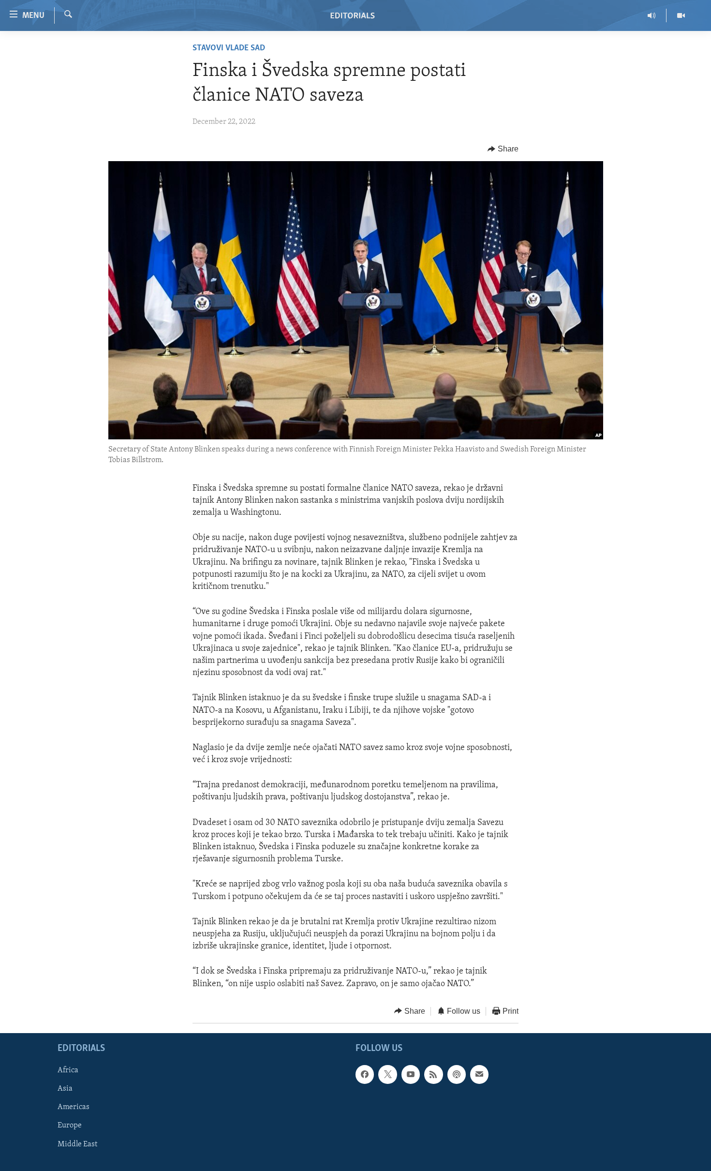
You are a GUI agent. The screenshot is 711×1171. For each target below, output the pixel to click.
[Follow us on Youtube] (410, 1075)
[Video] (681, 15)
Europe (70, 1126)
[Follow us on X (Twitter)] (387, 1075)
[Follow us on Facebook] (365, 1075)
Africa (68, 1071)
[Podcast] (456, 1075)
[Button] (503, 149)
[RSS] (433, 1075)
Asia (65, 1089)
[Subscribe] (479, 1075)
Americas (73, 1107)
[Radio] (652, 15)
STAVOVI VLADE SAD (229, 48)
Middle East (77, 1144)
